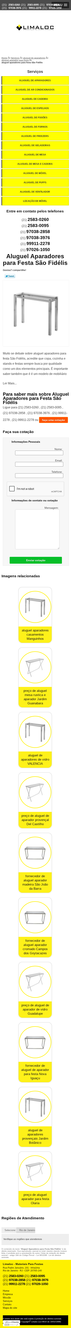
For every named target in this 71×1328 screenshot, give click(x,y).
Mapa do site (10, 1307)
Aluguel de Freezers (35, 136)
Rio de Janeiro (27, 1230)
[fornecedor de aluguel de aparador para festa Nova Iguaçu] (35, 1042)
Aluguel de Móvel (35, 173)
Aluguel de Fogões (35, 117)
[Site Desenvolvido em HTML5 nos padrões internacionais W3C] (11, 1324)
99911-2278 (35, 8)
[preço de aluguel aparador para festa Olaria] (35, 1171)
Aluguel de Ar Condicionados (35, 89)
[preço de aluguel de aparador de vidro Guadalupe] (35, 981)
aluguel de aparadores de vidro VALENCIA (35, 759)
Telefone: (57, 471)
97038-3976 (15, 8)
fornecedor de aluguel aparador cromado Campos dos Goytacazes (35, 947)
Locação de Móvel (35, 201)
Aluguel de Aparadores (35, 80)
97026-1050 (55, 8)
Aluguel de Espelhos (35, 108)
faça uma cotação (53, 419)
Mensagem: (51, 507)
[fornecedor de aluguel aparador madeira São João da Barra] (35, 852)
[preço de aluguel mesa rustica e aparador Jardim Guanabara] (35, 667)
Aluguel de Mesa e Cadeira (35, 164)
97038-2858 (52, 4)
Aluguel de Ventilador (35, 191)
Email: (59, 460)
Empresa (8, 1294)
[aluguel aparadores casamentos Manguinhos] (35, 607)
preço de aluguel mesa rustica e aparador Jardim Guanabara (35, 697)
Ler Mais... (10, 383)
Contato (7, 1304)
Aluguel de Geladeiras (35, 145)
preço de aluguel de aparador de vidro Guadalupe (35, 1009)
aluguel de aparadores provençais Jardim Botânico (35, 1136)
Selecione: (10, 1230)
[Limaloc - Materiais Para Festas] (35, 20)
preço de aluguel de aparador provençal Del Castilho (35, 820)
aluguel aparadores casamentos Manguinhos (35, 635)
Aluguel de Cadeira (35, 99)
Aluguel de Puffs (35, 182)
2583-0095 (33, 4)
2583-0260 (14, 4)
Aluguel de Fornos (35, 127)
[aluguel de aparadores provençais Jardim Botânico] (35, 1106)
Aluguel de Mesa (35, 154)
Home (6, 1290)
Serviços (35, 71)
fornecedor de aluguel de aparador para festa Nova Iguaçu (35, 1072)
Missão (7, 1297)
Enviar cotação (35, 560)
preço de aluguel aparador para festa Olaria (35, 1199)
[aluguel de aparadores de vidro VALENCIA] (35, 731)
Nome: (59, 449)
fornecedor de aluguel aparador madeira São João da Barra (35, 882)
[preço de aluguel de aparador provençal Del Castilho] (35, 792)
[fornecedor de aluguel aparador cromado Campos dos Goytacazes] (35, 917)
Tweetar (10, 276)
